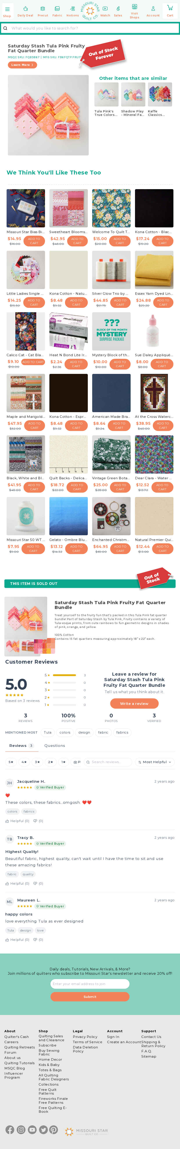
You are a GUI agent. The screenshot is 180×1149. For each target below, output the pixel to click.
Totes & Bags (50, 1070)
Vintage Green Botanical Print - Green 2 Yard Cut (111, 478)
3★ (37, 762)
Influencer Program (13, 1075)
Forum (10, 1052)
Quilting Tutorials (19, 1063)
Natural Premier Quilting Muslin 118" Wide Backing (154, 540)
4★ (24, 762)
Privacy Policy (85, 1037)
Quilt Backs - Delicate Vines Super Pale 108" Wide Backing (68, 478)
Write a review (134, 703)
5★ (11, 762)
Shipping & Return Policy (153, 1044)
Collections (49, 1084)
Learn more (20, 65)
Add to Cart (34, 241)
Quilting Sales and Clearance (52, 1038)
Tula (47, 732)
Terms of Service (88, 1042)
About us (12, 1058)
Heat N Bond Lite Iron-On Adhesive (68, 355)
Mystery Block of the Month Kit (111, 355)
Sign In (113, 1037)
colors (64, 732)
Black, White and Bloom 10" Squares (26, 478)
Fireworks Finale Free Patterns (53, 1100)
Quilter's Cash (16, 1037)
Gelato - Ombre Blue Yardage (68, 540)
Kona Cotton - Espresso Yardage (68, 417)
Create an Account (124, 1042)
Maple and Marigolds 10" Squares (26, 417)
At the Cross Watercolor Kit (154, 417)
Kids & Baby (49, 1065)
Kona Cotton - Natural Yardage (68, 293)
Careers (11, 1042)
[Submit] (7, 28)
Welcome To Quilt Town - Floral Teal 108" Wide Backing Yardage (111, 232)
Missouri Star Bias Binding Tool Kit (26, 232)
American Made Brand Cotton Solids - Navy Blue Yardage (111, 417)
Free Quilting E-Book (53, 1110)
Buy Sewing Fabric (49, 1052)
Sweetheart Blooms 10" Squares (68, 232)
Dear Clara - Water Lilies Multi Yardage (154, 478)
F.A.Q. (146, 1051)
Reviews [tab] (20, 745)
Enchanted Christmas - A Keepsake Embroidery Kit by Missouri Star (111, 540)
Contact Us (151, 1037)
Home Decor (50, 1059)
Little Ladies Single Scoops (26, 293)
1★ (63, 762)
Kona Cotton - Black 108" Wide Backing (154, 232)
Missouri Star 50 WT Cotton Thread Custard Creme (26, 540)
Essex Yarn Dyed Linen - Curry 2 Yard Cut (154, 293)
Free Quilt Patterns (48, 1091)
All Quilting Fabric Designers (54, 1077)
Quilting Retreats (19, 1047)
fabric (103, 732)
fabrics (122, 732)
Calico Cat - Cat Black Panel (26, 355)
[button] (8, 11)
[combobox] (90, 28)
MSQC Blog (14, 1068)
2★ (50, 762)
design (84, 732)
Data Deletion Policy (85, 1049)
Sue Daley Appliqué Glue (154, 355)
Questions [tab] (54, 745)
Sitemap (148, 1056)
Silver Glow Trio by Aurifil (111, 293)
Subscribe (47, 1045)
